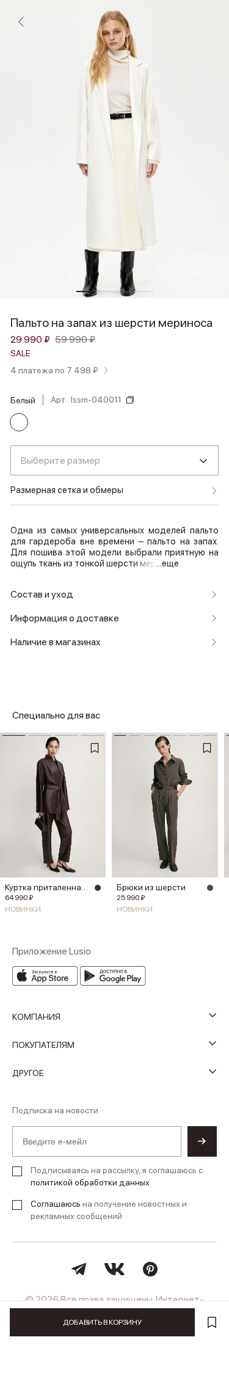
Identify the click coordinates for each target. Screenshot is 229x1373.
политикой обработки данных (90, 1182)
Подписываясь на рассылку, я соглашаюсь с (117, 1176)
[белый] (18, 422)
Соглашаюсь (56, 1204)
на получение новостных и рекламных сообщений (109, 1210)
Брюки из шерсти (151, 887)
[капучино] (210, 888)
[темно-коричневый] (98, 888)
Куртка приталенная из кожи (48, 887)
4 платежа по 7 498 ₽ (54, 370)
